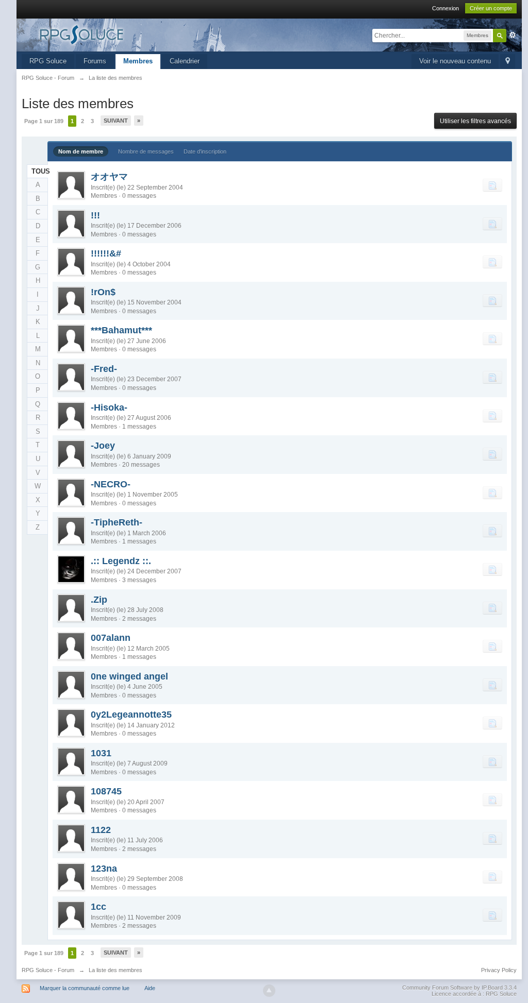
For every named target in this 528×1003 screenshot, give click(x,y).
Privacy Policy (499, 970)
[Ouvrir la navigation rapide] (507, 61)
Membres (138, 61)
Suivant (116, 120)
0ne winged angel (129, 676)
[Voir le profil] (71, 185)
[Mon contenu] (492, 185)
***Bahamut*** (121, 330)
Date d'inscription (205, 151)
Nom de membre (80, 151)
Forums (95, 61)
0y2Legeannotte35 (131, 714)
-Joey (103, 445)
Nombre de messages (146, 151)
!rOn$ (103, 292)
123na (104, 868)
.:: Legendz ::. (121, 561)
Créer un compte (491, 8)
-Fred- (104, 369)
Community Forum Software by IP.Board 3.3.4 (459, 987)
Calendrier (185, 61)
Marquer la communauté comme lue (84, 988)
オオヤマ (109, 177)
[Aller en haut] (269, 990)
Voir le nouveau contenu (455, 61)
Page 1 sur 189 (43, 121)
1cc (98, 907)
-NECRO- (110, 484)
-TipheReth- (116, 522)
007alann (110, 638)
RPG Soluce (48, 61)
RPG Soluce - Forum (48, 970)
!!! (95, 215)
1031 (101, 753)
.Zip (99, 599)
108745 (106, 791)
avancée (512, 35)
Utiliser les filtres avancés (475, 121)
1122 (101, 830)
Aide (149, 988)
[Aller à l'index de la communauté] (114, 34)
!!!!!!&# (106, 253)
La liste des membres (115, 970)
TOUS (39, 171)
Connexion (445, 8)
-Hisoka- (109, 407)
